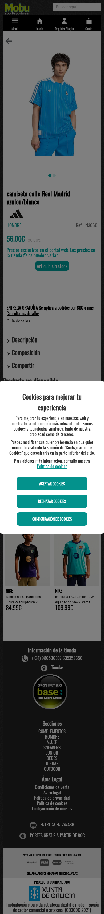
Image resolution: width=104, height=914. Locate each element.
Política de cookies (52, 466)
